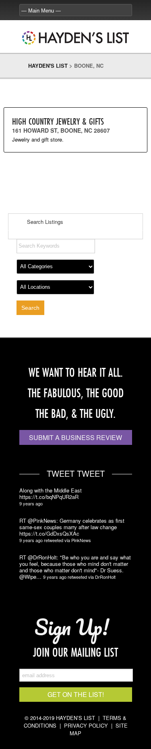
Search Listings (44, 221)
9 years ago (31, 503)
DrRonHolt (105, 577)
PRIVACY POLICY (86, 725)
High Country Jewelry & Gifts (58, 121)
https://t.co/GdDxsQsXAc (49, 533)
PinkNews (81, 540)
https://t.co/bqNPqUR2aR (49, 497)
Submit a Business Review (75, 437)
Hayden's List (48, 65)
